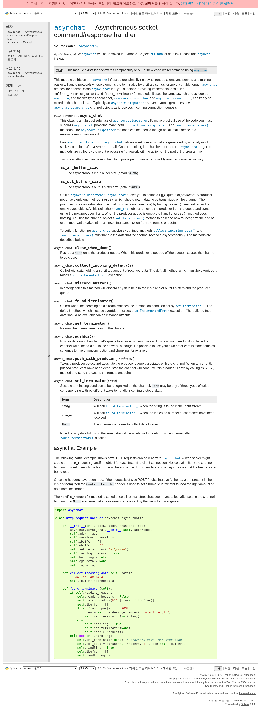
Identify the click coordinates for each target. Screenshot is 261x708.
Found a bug (247, 700)
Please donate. (247, 693)
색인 (253, 13)
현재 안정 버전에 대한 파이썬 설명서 (207, 3)
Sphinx (245, 704)
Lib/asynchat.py (87, 46)
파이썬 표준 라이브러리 (144, 13)
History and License (221, 686)
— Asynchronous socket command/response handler (24, 35)
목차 (9, 26)
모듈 (244, 13)
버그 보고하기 (15, 90)
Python (13, 13)
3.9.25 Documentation (111, 13)
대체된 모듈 (170, 13)
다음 (236, 13)
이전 (228, 13)
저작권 (206, 675)
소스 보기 (13, 94)
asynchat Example (22, 42)
